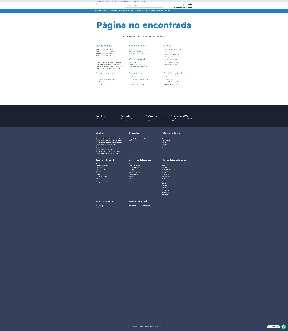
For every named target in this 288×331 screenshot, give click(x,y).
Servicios (140, 10)
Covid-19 (164, 144)
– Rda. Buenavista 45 (104, 55)
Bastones (98, 171)
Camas (98, 174)
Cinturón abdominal (101, 176)
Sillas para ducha (133, 174)
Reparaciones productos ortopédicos (139, 137)
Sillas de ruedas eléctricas (136, 173)
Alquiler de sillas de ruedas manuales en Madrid (109, 137)
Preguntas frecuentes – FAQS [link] (137, 139)
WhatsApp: (137, 51)
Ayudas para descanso (135, 182)
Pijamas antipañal (134, 171)
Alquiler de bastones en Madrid (104, 149)
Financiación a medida (171, 52)
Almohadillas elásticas (102, 165)
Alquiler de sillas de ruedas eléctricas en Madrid (109, 139)
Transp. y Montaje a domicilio (173, 57)
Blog (100, 84)
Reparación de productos (154, 10)
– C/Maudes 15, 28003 (104, 49)
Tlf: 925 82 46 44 (133, 62)
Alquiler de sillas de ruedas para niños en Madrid (109, 142)
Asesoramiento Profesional (173, 49)
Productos (165, 148)
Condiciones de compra (139, 77)
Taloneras (132, 180)
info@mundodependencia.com (138, 53)
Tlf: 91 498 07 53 (133, 49)
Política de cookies (137, 87)
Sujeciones (132, 178)
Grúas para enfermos (135, 165)
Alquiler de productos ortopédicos (122, 10)
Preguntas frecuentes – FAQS (107, 79)
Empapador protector (102, 182)
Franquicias (102, 82)
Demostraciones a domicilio (173, 54)
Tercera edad (166, 137)
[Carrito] (191, 11)
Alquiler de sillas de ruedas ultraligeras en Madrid (109, 140)
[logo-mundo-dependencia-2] (101, 5)
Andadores (99, 167)
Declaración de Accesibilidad (140, 79)
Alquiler (164, 142)
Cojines (98, 178)
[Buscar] (162, 5)
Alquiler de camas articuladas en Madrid (107, 153)
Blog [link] (130, 140)
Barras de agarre (101, 169)
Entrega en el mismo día (172, 62)
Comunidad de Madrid (168, 164)
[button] (283, 326)
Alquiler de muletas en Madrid (104, 146)
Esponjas (131, 164)
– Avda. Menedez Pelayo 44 (106, 51)
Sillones (131, 176)
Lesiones (164, 146)
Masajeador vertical (134, 167)
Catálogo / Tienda (101, 10)
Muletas (131, 169)
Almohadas (99, 164)
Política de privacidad (138, 84)
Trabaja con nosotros (105, 77)
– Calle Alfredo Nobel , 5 (105, 53)
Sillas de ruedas (166, 139)
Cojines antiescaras (101, 180)
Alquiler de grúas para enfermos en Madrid (108, 151)
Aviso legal (135, 82)
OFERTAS (167, 10)
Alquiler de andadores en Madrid (105, 148)
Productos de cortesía (171, 59)
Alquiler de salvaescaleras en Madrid (106, 144)
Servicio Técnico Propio (171, 64)
